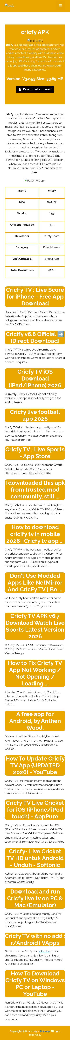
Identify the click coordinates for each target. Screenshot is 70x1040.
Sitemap (44, 1031)
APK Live (44, 951)
